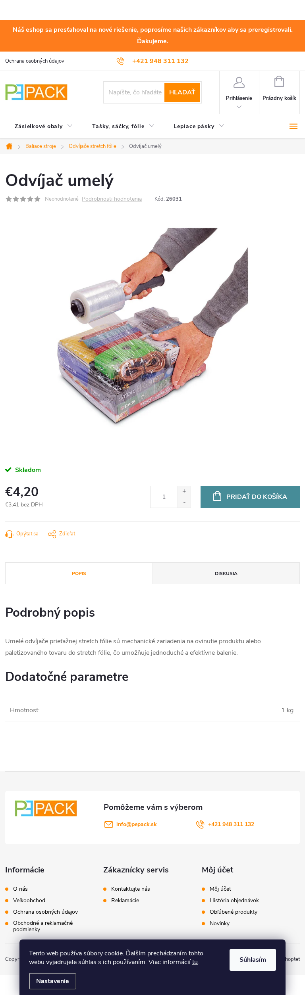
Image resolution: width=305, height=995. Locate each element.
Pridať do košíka (256, 497)
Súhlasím (252, 959)
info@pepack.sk (136, 824)
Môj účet (220, 889)
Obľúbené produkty (233, 912)
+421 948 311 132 (231, 824)
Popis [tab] (79, 573)
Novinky (220, 923)
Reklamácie (125, 900)
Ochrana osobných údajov (34, 61)
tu (195, 962)
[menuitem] (44, 126)
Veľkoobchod (29, 900)
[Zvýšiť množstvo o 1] (184, 491)
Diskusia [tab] (226, 573)
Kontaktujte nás (130, 889)
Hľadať (182, 92)
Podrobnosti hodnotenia (112, 199)
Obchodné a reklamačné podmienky (43, 926)
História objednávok (234, 900)
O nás (20, 889)
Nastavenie (52, 981)
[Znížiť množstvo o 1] (184, 502)
